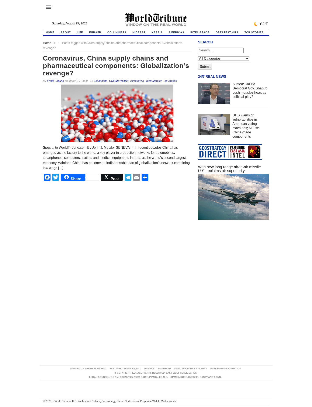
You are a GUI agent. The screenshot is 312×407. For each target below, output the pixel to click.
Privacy (149, 368)
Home (47, 43)
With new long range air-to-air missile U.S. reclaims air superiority (229, 169)
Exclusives (137, 80)
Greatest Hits (227, 32)
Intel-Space (199, 32)
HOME (50, 32)
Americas (176, 32)
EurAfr (95, 32)
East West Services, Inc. (125, 368)
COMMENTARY (119, 80)
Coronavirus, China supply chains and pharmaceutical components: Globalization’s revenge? (116, 65)
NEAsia (157, 32)
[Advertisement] (233, 263)
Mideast (138, 32)
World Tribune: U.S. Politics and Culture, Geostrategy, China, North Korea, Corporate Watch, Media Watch (114, 401)
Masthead (164, 368)
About (65, 32)
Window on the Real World (88, 368)
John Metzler (153, 80)
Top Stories (254, 32)
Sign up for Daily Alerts (190, 368)
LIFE (80, 32)
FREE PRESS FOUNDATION (225, 368)
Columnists (116, 32)
